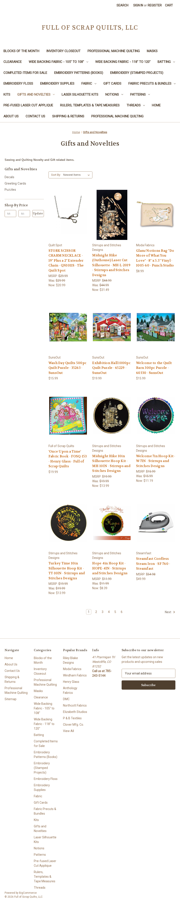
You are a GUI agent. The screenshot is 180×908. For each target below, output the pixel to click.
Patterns (138, 94)
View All (68, 731)
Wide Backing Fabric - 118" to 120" (123, 62)
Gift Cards (112, 83)
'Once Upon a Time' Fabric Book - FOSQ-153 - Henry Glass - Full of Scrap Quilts (68, 459)
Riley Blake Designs (70, 660)
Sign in (138, 5)
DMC (66, 699)
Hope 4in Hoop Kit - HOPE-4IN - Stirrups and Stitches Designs (110, 568)
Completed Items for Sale (25, 73)
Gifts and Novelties (33, 94)
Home (156, 105)
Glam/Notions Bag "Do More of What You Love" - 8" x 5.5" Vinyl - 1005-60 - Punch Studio (155, 258)
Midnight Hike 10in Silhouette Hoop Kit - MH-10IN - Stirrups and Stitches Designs (111, 463)
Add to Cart (68, 218)
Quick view (68, 211)
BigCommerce (28, 892)
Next (168, 612)
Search (122, 5)
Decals (9, 177)
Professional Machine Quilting (114, 51)
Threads (134, 105)
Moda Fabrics (72, 669)
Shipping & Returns (68, 116)
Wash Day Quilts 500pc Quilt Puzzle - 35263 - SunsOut (67, 368)
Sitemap (10, 699)
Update (38, 213)
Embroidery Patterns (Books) (78, 73)
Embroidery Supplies (57, 83)
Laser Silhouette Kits (80, 94)
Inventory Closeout (63, 51)
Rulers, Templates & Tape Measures (90, 105)
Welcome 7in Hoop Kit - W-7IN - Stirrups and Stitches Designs (155, 461)
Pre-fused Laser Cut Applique (28, 105)
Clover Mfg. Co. (73, 724)
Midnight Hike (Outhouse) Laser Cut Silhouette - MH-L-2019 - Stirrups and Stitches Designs (111, 265)
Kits (7, 94)
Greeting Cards (15, 183)
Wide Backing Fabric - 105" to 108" (56, 62)
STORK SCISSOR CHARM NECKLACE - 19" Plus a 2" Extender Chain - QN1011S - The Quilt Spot (66, 260)
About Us (11, 116)
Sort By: (56, 174)
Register (155, 5)
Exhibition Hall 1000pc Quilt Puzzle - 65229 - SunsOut (111, 368)
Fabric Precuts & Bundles (149, 83)
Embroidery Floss (18, 83)
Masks (152, 51)
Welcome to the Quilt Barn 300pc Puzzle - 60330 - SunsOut (154, 368)
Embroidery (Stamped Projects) (136, 73)
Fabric (86, 83)
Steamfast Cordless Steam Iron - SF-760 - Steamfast (153, 563)
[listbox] (77, 175)
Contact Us (35, 116)
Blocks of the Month (21, 51)
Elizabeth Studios (75, 712)
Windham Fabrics (75, 675)
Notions (112, 94)
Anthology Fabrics (70, 690)
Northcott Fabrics (75, 705)
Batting (164, 62)
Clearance (13, 62)
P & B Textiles (72, 718)
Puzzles (10, 190)
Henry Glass (71, 681)
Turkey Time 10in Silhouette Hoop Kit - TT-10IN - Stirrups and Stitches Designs (67, 570)
